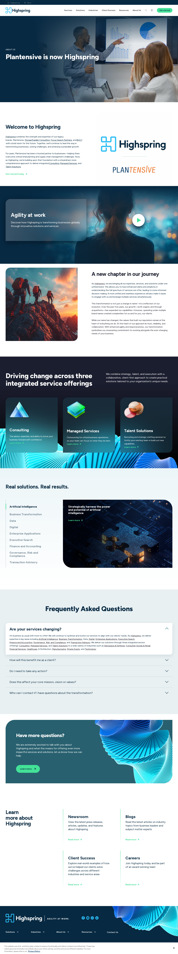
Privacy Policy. (34, 951)
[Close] (174, 948)
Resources (87, 932)
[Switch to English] (152, 10)
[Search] (146, 10)
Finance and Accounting (21, 643)
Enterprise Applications (106, 639)
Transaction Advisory (80, 643)
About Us (60, 932)
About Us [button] (137, 10)
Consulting (54, 163)
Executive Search (126, 639)
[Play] (138, 221)
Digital (91, 639)
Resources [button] (124, 10)
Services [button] (68, 10)
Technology (90, 649)
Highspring (15, 3)
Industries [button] (93, 10)
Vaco (29, 3)
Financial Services (18, 649)
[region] (89, 948)
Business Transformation (70, 639)
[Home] (18, 10)
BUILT (79, 140)
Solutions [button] (80, 10)
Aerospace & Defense (114, 646)
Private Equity (73, 649)
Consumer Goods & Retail (138, 646)
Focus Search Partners (61, 140)
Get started (164, 10)
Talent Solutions (13, 167)
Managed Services (68, 163)
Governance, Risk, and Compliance (49, 643)
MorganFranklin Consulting (37, 140)
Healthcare (32, 649)
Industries (36, 932)
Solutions (10, 932)
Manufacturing (59, 649)
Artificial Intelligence (48, 639)
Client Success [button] (108, 10)
